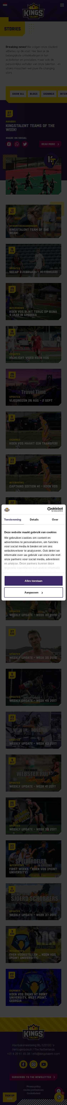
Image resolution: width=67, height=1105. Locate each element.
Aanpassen (31, 592)
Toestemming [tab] (12, 519)
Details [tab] (34, 519)
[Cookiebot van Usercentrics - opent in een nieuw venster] (48, 509)
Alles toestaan (33, 580)
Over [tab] (55, 519)
